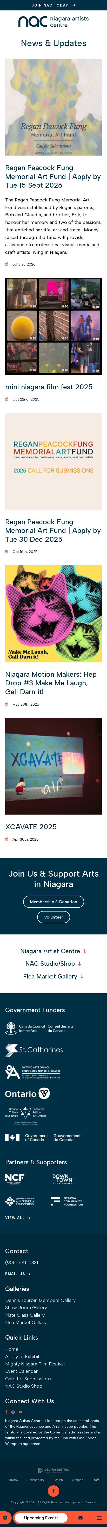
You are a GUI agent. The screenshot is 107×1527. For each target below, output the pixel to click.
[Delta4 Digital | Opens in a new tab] (53, 1470)
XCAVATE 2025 (31, 826)
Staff (96, 1480)
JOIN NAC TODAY (50, 5)
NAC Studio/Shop (50, 963)
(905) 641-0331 (21, 1262)
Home (11, 1349)
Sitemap (77, 1480)
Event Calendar (21, 1371)
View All (15, 1218)
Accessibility (36, 1480)
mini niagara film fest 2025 (49, 387)
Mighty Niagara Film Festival (35, 1364)
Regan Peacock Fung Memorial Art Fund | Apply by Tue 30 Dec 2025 (53, 531)
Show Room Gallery (26, 1307)
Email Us (15, 1274)
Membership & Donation (53, 901)
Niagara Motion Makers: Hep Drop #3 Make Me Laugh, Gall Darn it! (51, 683)
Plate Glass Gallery (25, 1315)
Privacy (13, 1480)
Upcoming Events (41, 1517)
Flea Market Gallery (50, 976)
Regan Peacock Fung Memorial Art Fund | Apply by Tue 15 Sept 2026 (53, 176)
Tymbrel (90, 1502)
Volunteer (53, 917)
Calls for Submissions (28, 1379)
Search (58, 1480)
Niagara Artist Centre (50, 951)
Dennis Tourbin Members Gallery (40, 1300)
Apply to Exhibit (22, 1356)
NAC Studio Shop (23, 1386)
